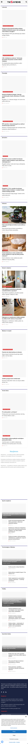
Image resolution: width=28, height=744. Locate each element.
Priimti (14, 731)
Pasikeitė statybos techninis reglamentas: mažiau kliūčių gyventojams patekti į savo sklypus (16, 617)
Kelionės (5, 222)
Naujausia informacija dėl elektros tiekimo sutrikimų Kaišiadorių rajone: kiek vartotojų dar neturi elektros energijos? (13, 30)
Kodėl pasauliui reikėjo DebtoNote (16, 566)
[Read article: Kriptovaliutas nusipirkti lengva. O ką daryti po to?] (4, 574)
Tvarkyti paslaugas (13, 727)
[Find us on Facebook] (1, 692)
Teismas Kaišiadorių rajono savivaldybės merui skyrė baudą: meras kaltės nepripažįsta (16, 610)
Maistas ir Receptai (7, 349)
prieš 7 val (5, 37)
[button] (26, 716)
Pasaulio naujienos (7, 91)
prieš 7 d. (11, 533)
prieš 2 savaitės (6, 103)
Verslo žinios (6, 409)
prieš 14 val (5, 167)
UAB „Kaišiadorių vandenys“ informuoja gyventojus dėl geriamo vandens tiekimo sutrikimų (12, 60)
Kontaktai (18, 742)
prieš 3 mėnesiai (12, 620)
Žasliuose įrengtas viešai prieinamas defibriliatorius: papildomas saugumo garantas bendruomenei (17, 538)
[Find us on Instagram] (3, 692)
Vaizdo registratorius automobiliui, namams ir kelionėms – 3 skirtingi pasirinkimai (16, 579)
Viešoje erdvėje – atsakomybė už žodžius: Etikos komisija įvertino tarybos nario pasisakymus (16, 624)
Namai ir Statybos (7, 286)
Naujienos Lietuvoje (8, 25)
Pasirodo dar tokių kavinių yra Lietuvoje (12, 352)
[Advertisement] (14, 480)
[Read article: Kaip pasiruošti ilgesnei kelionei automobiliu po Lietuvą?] (14, 214)
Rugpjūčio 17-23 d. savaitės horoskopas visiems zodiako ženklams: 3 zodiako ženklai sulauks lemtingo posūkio (13, 190)
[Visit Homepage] (14, 2)
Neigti (14, 735)
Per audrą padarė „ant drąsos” (9, 412)
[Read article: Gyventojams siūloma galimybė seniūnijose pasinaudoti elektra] (14, 428)
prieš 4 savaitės (6, 131)
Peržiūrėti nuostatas (14, 739)
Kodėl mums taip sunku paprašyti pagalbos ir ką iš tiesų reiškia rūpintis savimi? (17, 655)
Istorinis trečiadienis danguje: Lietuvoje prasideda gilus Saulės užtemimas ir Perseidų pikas (13, 96)
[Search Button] (26, 2)
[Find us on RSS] (5, 692)
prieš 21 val (5, 357)
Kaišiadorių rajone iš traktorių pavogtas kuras (10, 708)
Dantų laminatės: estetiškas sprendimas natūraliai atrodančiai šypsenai (16, 668)
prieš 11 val (5, 445)
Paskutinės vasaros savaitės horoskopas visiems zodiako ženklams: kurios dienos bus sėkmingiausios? (13, 160)
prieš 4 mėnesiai (12, 627)
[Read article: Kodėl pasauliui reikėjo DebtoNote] (4, 568)
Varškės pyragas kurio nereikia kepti (11, 378)
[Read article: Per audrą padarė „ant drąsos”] (14, 402)
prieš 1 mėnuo (5, 324)
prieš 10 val (5, 417)
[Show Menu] (1, 2)
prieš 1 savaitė (6, 197)
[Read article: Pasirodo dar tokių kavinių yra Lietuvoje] (14, 342)
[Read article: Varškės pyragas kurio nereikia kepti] (14, 368)
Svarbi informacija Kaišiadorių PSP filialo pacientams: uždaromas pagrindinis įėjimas (16, 522)
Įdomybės (5, 156)
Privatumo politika (12, 742)
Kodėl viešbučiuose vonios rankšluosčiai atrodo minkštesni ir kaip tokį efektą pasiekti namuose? (13, 254)
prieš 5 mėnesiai (6, 261)
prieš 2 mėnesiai (12, 568)
